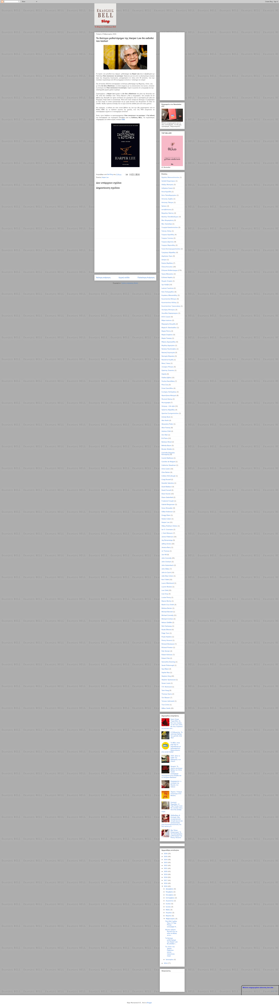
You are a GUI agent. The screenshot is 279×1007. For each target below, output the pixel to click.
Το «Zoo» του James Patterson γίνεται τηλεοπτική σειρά (170, 951)
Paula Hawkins (167, 637)
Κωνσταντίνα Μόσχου (169, 299)
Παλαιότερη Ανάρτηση (146, 277)
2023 (166, 862)
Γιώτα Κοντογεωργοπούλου (171, 249)
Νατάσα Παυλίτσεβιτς (169, 349)
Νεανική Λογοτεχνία (168, 352)
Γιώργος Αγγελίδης (168, 234)
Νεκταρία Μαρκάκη (168, 356)
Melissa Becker (167, 608)
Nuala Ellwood (166, 629)
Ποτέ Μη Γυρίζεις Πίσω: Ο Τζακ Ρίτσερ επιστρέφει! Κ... (171, 924)
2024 (166, 859)
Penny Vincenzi (167, 640)
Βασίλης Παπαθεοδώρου (170, 217)
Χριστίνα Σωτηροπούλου (170, 413)
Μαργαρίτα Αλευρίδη (168, 324)
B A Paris (165, 438)
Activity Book (166, 417)
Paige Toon (165, 633)
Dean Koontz (166, 494)
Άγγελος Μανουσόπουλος (170, 177)
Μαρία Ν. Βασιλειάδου (169, 327)
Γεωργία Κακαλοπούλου (170, 227)
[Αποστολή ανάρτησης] (126, 174)
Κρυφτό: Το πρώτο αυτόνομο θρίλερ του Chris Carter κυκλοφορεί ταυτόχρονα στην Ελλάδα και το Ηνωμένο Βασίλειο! (172, 771)
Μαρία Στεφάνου (167, 334)
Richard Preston (167, 647)
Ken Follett (165, 579)
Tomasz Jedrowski (168, 701)
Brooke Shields (167, 449)
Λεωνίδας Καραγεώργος (170, 313)
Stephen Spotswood (168, 680)
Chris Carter (166, 469)
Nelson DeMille (167, 622)
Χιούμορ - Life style (168, 406)
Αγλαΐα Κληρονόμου (168, 181)
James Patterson (167, 537)
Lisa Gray (165, 594)
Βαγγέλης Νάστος (168, 213)
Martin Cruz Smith (168, 604)
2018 (166, 877)
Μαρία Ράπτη (166, 331)
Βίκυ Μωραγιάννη (168, 220)
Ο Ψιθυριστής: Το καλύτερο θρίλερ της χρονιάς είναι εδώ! (177, 735)
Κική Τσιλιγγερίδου (168, 292)
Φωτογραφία (166, 402)
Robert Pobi (166, 658)
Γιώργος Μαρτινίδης (168, 245)
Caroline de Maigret (168, 461)
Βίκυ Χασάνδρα (167, 224)
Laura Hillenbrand (168, 583)
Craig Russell (166, 479)
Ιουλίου (168, 904)
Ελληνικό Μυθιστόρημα (169, 270)
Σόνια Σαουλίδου (167, 388)
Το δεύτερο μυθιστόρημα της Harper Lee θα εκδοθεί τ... (171, 940)
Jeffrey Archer (166, 544)
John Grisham (166, 562)
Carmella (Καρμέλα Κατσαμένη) (168, 453)
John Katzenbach (168, 565)
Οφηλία (164, 374)
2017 (166, 880)
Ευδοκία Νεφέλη (167, 277)
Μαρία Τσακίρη (167, 338)
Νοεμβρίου (170, 892)
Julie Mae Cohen (167, 576)
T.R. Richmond (167, 687)
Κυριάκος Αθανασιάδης (169, 295)
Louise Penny (166, 597)
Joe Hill (164, 554)
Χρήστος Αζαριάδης (168, 410)
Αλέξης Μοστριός (167, 184)
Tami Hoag (165, 690)
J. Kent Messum (167, 533)
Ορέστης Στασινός (168, 370)
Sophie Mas (166, 672)
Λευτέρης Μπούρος (168, 310)
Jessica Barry (166, 547)
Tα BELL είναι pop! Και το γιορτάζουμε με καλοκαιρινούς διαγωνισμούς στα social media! (171, 747)
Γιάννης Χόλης (166, 231)
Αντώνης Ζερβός (167, 199)
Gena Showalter (167, 508)
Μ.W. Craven (166, 317)
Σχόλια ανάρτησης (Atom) (130, 283)
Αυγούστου (170, 901)
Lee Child (165, 590)
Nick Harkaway (167, 626)
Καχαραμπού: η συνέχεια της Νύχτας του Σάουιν (176, 783)
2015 (166, 886)
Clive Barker (166, 472)
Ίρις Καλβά (165, 284)
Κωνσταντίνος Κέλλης (169, 302)
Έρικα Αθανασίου (167, 274)
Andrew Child (166, 431)
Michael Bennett (167, 612)
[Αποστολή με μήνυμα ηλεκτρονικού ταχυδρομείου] (130, 174)
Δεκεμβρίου (170, 889)
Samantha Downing (168, 662)
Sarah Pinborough (168, 665)
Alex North (165, 420)
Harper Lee (105, 177)
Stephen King (166, 676)
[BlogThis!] (132, 174)
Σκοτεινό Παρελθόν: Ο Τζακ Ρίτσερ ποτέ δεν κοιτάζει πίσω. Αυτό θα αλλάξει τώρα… (172, 806)
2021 (166, 868)
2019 (166, 874)
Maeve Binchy (166, 601)
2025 (166, 856)
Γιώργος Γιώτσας (167, 238)
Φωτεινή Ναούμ (167, 399)
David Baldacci (167, 487)
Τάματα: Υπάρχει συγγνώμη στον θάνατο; (176, 793)
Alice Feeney (166, 427)
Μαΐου (168, 910)
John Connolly (166, 558)
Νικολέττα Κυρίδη (167, 360)
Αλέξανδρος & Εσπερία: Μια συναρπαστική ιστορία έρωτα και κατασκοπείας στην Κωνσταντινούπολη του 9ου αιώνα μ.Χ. (172, 820)
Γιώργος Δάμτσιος (168, 242)
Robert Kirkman (167, 654)
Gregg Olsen (166, 515)
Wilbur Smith (166, 708)
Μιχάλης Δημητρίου (168, 345)
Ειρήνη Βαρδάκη (167, 263)
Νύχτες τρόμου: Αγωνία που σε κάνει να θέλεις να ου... (171, 932)
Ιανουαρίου (170, 959)
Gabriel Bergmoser (168, 504)
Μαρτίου (169, 916)
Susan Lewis (166, 683)
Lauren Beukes (167, 587)
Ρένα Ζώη (165, 385)
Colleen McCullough (168, 476)
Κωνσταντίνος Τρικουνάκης (171, 306)
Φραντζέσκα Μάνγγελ (169, 395)
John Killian (165, 569)
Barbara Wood (167, 442)
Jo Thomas (165, 551)
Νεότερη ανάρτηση (103, 277)
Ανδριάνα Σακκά (167, 188)
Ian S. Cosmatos (167, 529)
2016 (166, 883)
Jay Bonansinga (167, 540)
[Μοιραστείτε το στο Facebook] (137, 174)
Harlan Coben (166, 519)
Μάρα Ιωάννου (167, 320)
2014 (166, 963)
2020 (166, 871)
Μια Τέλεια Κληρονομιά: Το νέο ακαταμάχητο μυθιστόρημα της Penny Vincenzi (176, 833)
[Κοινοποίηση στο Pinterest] (139, 174)
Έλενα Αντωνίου (167, 267)
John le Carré (166, 572)
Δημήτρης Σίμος (167, 256)
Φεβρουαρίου (170, 918)
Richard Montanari (168, 644)
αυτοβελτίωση (166, 209)
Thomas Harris (167, 694)
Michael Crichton (167, 619)
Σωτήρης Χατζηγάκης (169, 392)
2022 (166, 865)
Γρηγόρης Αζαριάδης (169, 252)
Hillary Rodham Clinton (169, 526)
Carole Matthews (167, 458)
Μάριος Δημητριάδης (169, 342)
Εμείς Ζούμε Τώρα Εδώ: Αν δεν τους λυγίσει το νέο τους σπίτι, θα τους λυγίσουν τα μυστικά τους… (172, 723)
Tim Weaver (166, 697)
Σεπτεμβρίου (170, 898)
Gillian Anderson (167, 511)
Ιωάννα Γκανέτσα (167, 288)
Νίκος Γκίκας (166, 363)
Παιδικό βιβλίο (166, 377)
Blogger (149, 1003)
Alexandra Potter (167, 424)
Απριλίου (169, 912)
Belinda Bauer (166, 445)
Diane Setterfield (167, 497)
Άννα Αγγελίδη (166, 191)
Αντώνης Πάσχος (167, 202)
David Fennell (166, 490)
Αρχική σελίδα (124, 277)
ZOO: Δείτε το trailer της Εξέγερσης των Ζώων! (176, 758)
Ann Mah (165, 435)
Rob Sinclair (166, 651)
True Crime (165, 705)
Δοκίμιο (164, 259)
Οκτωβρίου (170, 895)
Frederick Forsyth (168, 501)
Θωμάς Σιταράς (167, 281)
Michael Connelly (167, 615)
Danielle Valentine (168, 483)
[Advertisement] (125, 255)
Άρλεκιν (164, 206)
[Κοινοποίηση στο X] (135, 174)
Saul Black (165, 669)
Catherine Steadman (169, 465)
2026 (166, 853)
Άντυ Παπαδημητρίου (169, 195)
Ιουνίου (168, 907)
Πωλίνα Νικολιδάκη (168, 381)
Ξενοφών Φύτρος (167, 367)
